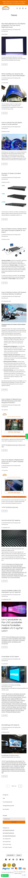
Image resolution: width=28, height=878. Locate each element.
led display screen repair (12, 445)
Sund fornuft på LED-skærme (10, 520)
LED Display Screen (6, 641)
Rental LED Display (11, 707)
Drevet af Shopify (18, 873)
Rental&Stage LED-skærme (10, 725)
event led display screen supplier (14, 761)
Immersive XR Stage (14, 702)
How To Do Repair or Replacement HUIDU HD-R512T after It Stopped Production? (12, 461)
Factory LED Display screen (15, 638)
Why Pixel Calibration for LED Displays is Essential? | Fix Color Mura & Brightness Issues (13, 25)
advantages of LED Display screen (14, 564)
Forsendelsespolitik (7, 802)
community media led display (14, 697)
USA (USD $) (10, 855)
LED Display (22, 640)
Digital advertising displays (19, 567)
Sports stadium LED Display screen (13, 708)
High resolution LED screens (8, 569)
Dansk (18, 855)
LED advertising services (18, 572)
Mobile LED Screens (18, 575)
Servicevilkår (6, 809)
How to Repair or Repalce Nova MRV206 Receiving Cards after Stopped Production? (11, 400)
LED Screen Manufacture (8, 833)
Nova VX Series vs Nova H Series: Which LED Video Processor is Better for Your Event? (14, 230)
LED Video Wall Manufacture (9, 835)
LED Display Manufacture (8, 830)
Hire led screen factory (16, 764)
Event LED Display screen (13, 700)
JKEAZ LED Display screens (13, 570)
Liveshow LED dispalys (14, 767)
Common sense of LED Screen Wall (9, 565)
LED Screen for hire (12, 705)
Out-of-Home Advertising (13, 577)
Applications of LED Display (12, 693)
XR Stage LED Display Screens (13, 711)
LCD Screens (15, 640)
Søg (4, 798)
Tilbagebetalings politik (8, 805)
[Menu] (25, 8)
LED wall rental (9, 575)
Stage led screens (5, 770)
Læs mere (4, 64)
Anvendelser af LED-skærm (10, 656)
